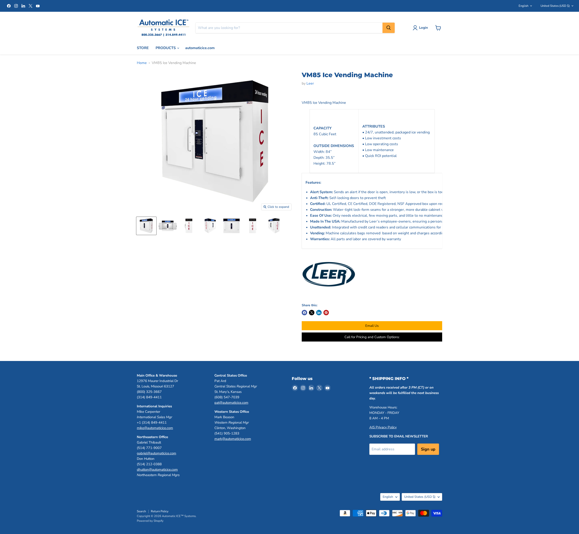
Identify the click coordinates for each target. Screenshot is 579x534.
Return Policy (159, 511)
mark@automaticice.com (232, 439)
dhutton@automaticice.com (157, 469)
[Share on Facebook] (304, 312)
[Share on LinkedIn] (319, 312)
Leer (310, 83)
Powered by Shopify (150, 521)
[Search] (388, 28)
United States (555, 6)
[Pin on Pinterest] (326, 312)
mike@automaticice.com (155, 428)
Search (141, 511)
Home (142, 63)
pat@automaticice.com (231, 402)
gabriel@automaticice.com (156, 453)
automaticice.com (200, 47)
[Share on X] (311, 312)
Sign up (428, 449)
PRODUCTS (166, 47)
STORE (143, 47)
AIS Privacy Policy (383, 427)
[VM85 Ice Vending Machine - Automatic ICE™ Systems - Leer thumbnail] (146, 226)
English (523, 6)
